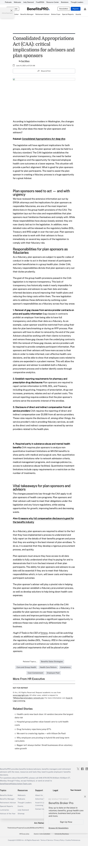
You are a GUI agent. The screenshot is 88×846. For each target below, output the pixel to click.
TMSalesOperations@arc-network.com (28, 698)
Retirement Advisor (8, 803)
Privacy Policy (59, 840)
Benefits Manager (7, 799)
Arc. (22, 840)
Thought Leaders (77, 2)
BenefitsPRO (37, 828)
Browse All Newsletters (58, 828)
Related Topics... (30, 661)
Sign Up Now (66, 822)
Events (20, 806)
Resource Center (52, 2)
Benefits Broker (6, 795)
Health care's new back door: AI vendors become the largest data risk (44, 716)
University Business (62, 834)
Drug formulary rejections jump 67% (34, 729)
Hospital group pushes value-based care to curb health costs (41, 723)
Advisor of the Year (7, 814)
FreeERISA (40, 2)
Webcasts (17, 2)
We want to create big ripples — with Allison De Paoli (41, 733)
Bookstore (64, 2)
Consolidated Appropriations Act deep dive (43, 138)
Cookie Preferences (73, 840)
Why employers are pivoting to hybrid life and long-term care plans (42, 739)
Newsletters (63, 9)
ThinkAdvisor (12, 828)
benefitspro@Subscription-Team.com (16, 784)
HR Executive (24, 834)
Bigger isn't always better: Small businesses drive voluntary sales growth (44, 747)
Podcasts (8, 2)
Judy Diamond (28, 2)
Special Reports (6, 806)
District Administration (42, 834)
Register (76, 9)
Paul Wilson (25, 61)
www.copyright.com (21, 695)
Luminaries (4, 810)
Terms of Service (47, 840)
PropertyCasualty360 (25, 828)
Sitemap (21, 814)
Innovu (44, 632)
